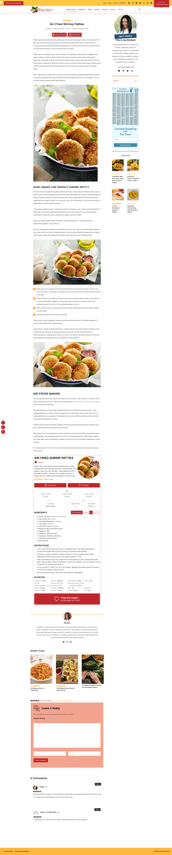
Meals (90, 9)
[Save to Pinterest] (3, 423)
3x (98, 512)
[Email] (151, 3)
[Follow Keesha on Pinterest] (70, 642)
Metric (86, 512)
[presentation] (41, 669)
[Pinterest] (140, 3)
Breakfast (81, 9)
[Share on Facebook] (3, 427)
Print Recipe (75, 35)
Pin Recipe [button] (85, 485)
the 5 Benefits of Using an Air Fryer (85, 402)
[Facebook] (129, 3)
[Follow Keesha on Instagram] (67, 642)
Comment (38, 725)
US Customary (77, 512)
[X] (143, 3)
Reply (98, 784)
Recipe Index (71, 9)
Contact (115, 3)
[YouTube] (136, 3)
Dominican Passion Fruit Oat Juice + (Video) (133, 178)
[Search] (135, 81)
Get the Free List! (125, 145)
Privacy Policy (8, 851)
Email (71, 753)
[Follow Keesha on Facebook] (63, 642)
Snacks (97, 9)
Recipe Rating (39, 718)
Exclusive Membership (14, 3)
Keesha (49, 28)
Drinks (112, 9)
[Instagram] (132, 3)
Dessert (105, 9)
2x (94, 512)
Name (37, 753)
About (105, 3)
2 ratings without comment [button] (61, 701)
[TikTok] (147, 3)
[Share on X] (3, 432)
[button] (63, 20)
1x (91, 512)
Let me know (66, 600)
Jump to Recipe (60, 35)
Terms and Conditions (22, 851)
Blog (110, 3)
